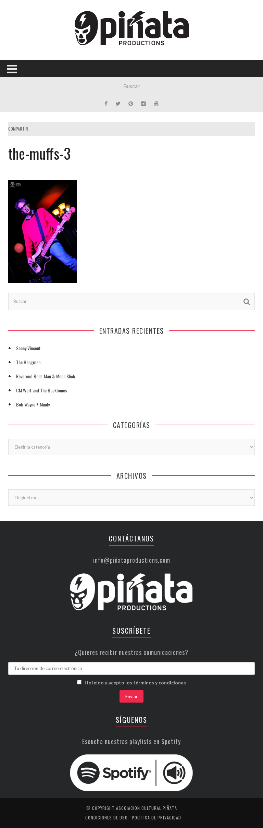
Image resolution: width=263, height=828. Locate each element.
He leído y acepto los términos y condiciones (135, 682)
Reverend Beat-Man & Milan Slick (45, 376)
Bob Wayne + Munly (33, 404)
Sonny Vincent (28, 348)
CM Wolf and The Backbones (41, 390)
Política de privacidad (156, 817)
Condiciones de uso (106, 817)
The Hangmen (28, 362)
